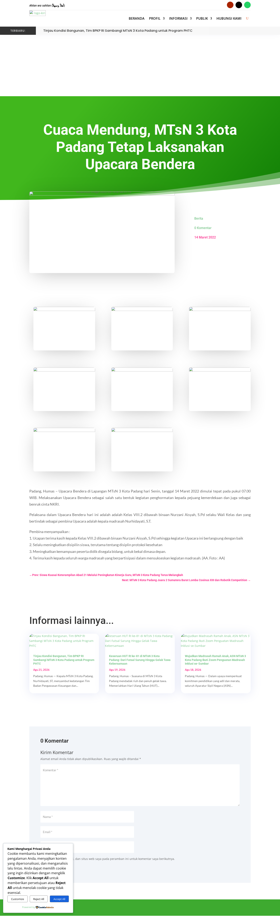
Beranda (137, 18)
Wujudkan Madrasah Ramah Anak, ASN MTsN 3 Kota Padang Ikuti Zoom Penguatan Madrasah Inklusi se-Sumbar (215, 659)
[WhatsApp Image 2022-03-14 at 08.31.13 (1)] (220, 328)
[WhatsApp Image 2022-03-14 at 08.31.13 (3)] (142, 389)
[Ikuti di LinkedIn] (228, 908)
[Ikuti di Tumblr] (238, 908)
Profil (154, 18)
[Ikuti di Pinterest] (219, 908)
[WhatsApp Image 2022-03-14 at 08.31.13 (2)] (64, 389)
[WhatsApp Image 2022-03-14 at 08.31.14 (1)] (64, 449)
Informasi (178, 18)
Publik (202, 18)
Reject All (38, 899)
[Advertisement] (140, 65)
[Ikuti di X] (200, 908)
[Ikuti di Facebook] (191, 908)
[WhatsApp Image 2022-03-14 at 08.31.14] (220, 389)
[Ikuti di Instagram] (239, 5)
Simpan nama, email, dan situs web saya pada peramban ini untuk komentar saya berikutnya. (110, 859)
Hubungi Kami (228, 18)
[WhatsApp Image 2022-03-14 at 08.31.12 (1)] (64, 328)
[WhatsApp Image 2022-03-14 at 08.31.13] (142, 328)
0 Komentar (203, 228)
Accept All (59, 899)
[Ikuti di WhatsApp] (247, 5)
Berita (198, 218)
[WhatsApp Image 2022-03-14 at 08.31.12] (142, 449)
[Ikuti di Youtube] (230, 5)
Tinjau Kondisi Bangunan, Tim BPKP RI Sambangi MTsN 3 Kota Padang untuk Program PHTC (117, 30)
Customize (17, 899)
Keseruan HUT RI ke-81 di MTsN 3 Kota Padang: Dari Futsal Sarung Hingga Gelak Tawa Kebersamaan (140, 659)
